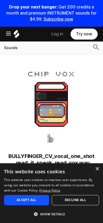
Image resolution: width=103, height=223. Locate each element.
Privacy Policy (49, 190)
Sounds (11, 48)
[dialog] (51, 193)
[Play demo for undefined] (51, 105)
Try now (84, 33)
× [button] (97, 169)
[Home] (16, 35)
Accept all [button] (26, 200)
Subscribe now (58, 19)
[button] (51, 214)
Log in (57, 33)
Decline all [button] (75, 200)
